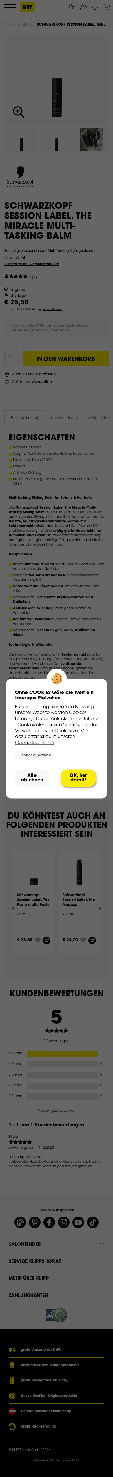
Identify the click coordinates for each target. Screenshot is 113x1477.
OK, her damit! (78, 778)
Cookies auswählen (35, 755)
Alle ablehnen (32, 778)
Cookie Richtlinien (34, 743)
